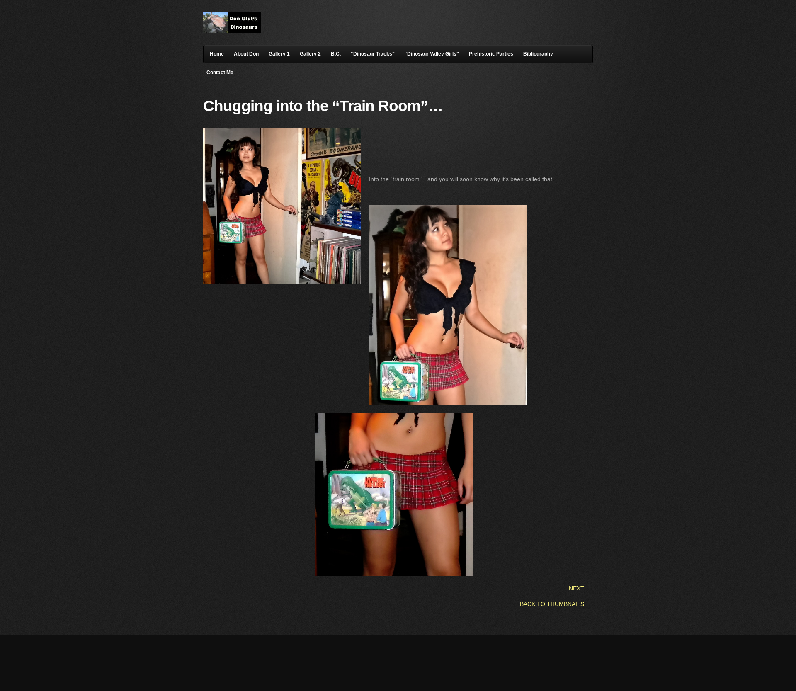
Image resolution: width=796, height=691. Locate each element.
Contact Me (219, 72)
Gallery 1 (279, 53)
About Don (246, 53)
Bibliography (538, 53)
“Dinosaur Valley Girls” (432, 53)
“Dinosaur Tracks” (373, 53)
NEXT (576, 588)
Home (217, 53)
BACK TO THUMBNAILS (552, 604)
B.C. (336, 53)
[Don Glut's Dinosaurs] (232, 31)
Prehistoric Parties (491, 53)
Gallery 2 (310, 53)
